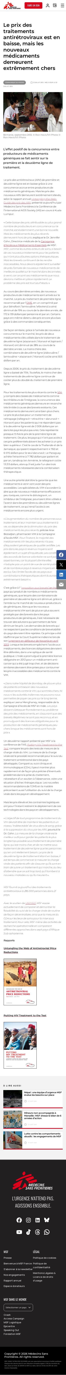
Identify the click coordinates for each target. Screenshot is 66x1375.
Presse (8, 1257)
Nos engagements (14, 1274)
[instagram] (28, 1220)
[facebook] (19, 1220)
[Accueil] (12, 5)
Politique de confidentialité (41, 1265)
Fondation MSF (12, 1334)
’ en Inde (40, 587)
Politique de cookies (44, 1257)
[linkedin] (37, 1220)
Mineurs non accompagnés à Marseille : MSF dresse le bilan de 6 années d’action (42, 1116)
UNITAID (30, 903)
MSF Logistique (12, 1322)
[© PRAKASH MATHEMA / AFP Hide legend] (12, 1099)
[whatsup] (47, 1232)
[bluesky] (47, 1220)
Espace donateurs (14, 1286)
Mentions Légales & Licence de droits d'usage (44, 1276)
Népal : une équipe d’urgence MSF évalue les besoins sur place (43, 1093)
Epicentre (9, 1326)
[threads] (37, 1232)
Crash (7, 1314)
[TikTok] (28, 1232)
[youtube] (19, 1232)
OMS (29, 302)
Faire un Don (33, 5)
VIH (59, 392)
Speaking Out (11, 1330)
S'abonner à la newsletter (18, 1269)
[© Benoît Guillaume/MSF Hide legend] (12, 1120)
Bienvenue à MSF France (18, 1263)
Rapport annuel (12, 1280)
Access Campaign (14, 1318)
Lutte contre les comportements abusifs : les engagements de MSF (43, 1135)
